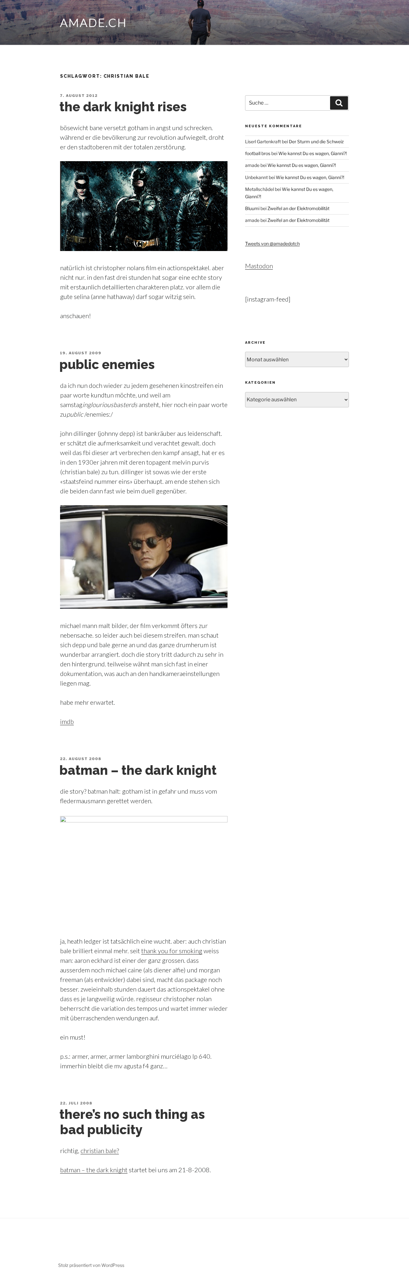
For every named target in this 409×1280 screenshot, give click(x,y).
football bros (257, 153)
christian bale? (100, 1150)
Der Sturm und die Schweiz (316, 141)
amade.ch (93, 22)
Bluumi (252, 208)
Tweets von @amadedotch (272, 243)
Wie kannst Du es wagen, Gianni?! (312, 153)
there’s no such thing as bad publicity (132, 1122)
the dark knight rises (123, 106)
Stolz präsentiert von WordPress (91, 1265)
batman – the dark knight (138, 770)
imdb (67, 721)
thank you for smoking (171, 950)
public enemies (107, 364)
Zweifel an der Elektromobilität (298, 208)
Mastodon (259, 266)
